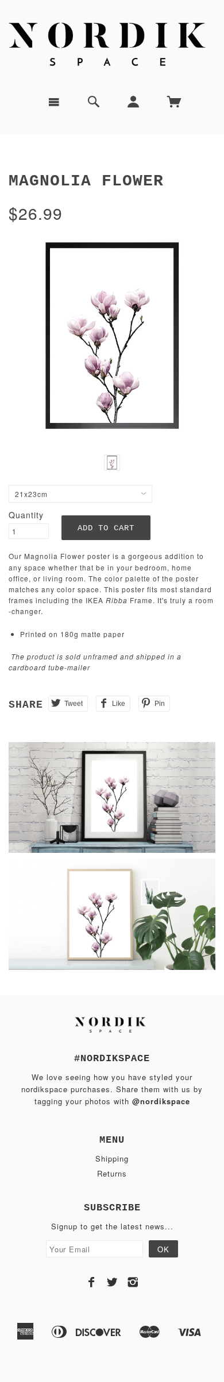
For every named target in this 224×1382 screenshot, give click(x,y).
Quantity (26, 515)
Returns (112, 1173)
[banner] (112, 43)
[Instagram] (133, 1282)
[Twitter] (112, 1282)
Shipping (112, 1158)
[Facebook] (92, 1282)
